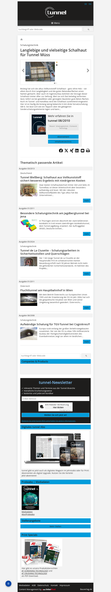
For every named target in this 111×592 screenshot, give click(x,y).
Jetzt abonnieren (29, 475)
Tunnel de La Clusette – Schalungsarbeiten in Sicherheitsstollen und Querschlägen (50, 252)
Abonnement (63, 136)
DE (85, 4)
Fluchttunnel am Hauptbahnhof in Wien (46, 290)
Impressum (65, 585)
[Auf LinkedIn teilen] (77, 151)
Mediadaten (27, 511)
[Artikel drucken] (88, 150)
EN (90, 4)
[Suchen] (88, 29)
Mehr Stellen (55, 526)
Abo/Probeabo (28, 514)
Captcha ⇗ (66, 410)
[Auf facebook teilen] (61, 151)
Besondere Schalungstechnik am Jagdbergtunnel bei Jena (54, 214)
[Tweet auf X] (66, 151)
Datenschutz (43, 585)
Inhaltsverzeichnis (63, 141)
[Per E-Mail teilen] (82, 150)
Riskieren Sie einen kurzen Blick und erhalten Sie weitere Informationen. (49, 421)
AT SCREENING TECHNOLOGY (35, 571)
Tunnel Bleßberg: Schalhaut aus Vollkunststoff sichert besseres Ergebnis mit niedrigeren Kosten (52, 178)
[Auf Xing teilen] (71, 151)
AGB (34, 585)
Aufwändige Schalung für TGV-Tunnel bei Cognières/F (55, 324)
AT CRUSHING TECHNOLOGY (34, 573)
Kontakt (54, 585)
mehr (86, 200)
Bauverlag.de (86, 589)
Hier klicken (58, 407)
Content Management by (30, 589)
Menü (57, 23)
